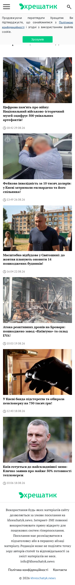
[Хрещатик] (38, 6)
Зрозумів (37, 39)
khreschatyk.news (43, 578)
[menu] (6, 6)
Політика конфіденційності (28, 570)
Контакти (60, 570)
